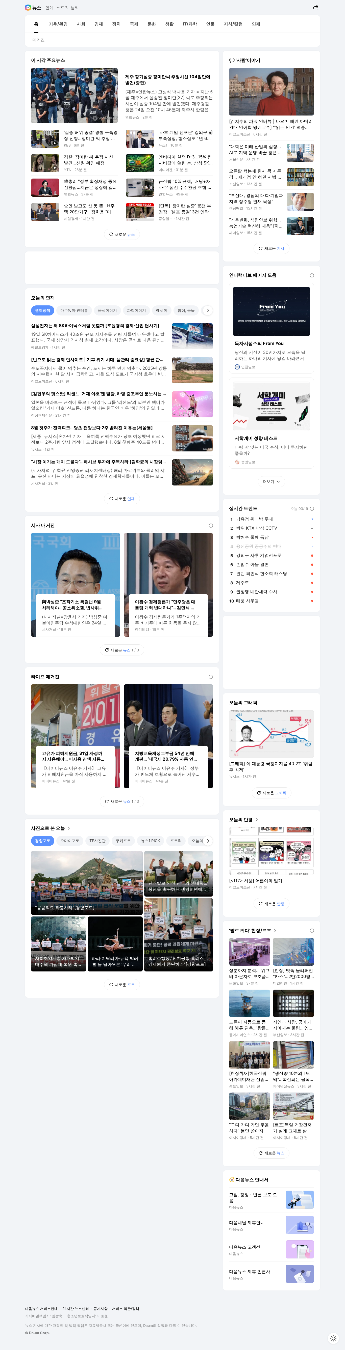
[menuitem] (36, 24)
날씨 (75, 7)
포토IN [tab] (176, 840)
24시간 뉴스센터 (75, 1308)
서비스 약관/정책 (125, 1308)
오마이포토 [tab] (69, 840)
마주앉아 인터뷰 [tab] (74, 310)
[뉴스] (36, 7)
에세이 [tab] (161, 310)
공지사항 (100, 1308)
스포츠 (62, 7)
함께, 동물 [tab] (186, 310)
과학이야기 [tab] (136, 310)
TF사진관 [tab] (97, 840)
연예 (49, 7)
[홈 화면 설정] (333, 1338)
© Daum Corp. (37, 1333)
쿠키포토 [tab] (123, 840)
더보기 (268, 481)
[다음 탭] (208, 310)
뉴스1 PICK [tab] (150, 840)
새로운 (125, 234)
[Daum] (28, 7)
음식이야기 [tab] (107, 310)
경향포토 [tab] (42, 840)
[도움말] (211, 525)
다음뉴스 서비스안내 (41, 1308)
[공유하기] (315, 7)
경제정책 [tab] (42, 310)
